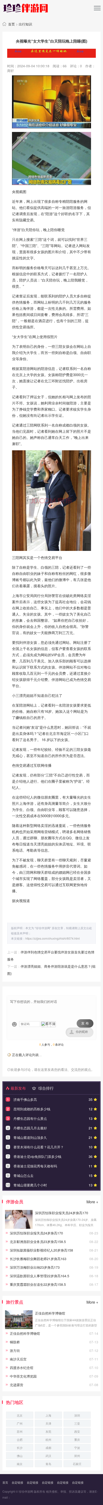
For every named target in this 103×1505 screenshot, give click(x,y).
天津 (48, 1423)
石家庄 (77, 1464)
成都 (48, 1448)
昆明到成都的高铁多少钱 (31, 1109)
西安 (77, 1431)
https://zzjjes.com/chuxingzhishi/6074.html (52, 938)
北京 (20, 1415)
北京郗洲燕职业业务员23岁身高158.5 (38, 1241)
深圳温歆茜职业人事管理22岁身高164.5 (39, 1275)
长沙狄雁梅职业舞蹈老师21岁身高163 (38, 1258)
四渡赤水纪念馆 (21, 1367)
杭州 (48, 1439)
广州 (20, 1423)
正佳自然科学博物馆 (50, 1313)
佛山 (20, 1456)
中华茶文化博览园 (23, 1376)
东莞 (48, 1431)
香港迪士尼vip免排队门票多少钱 (37, 1156)
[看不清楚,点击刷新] (48, 1024)
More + (92, 1201)
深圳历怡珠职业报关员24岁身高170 (61, 1212)
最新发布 (18, 1088)
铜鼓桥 (15, 1342)
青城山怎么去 (23, 1175)
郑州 (77, 1456)
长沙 (20, 1448)
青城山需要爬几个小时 (30, 1185)
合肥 (20, 1439)
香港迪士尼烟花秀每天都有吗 (35, 1166)
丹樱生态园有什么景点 (30, 1118)
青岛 (48, 1464)
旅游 (65, 207)
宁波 (77, 1448)
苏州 (20, 1431)
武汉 (48, 1456)
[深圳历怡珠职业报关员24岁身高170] (19, 1227)
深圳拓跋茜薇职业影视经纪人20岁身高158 (41, 1250)
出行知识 (25, 24)
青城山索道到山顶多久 (30, 1137)
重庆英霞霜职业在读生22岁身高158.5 (38, 1284)
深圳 (77, 1415)
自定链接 (17, 1482)
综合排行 (45, 1088)
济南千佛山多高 (25, 1099)
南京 (20, 1464)
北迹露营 (16, 1384)
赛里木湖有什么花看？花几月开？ (38, 1147)
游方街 (15, 1350)
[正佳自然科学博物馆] (19, 1327)
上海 (48, 1415)
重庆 (77, 1439)
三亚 (77, 1423)
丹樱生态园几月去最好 (30, 1128)
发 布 (85, 1023)
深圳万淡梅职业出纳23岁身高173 (35, 1267)
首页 (11, 24)
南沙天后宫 (18, 1359)
